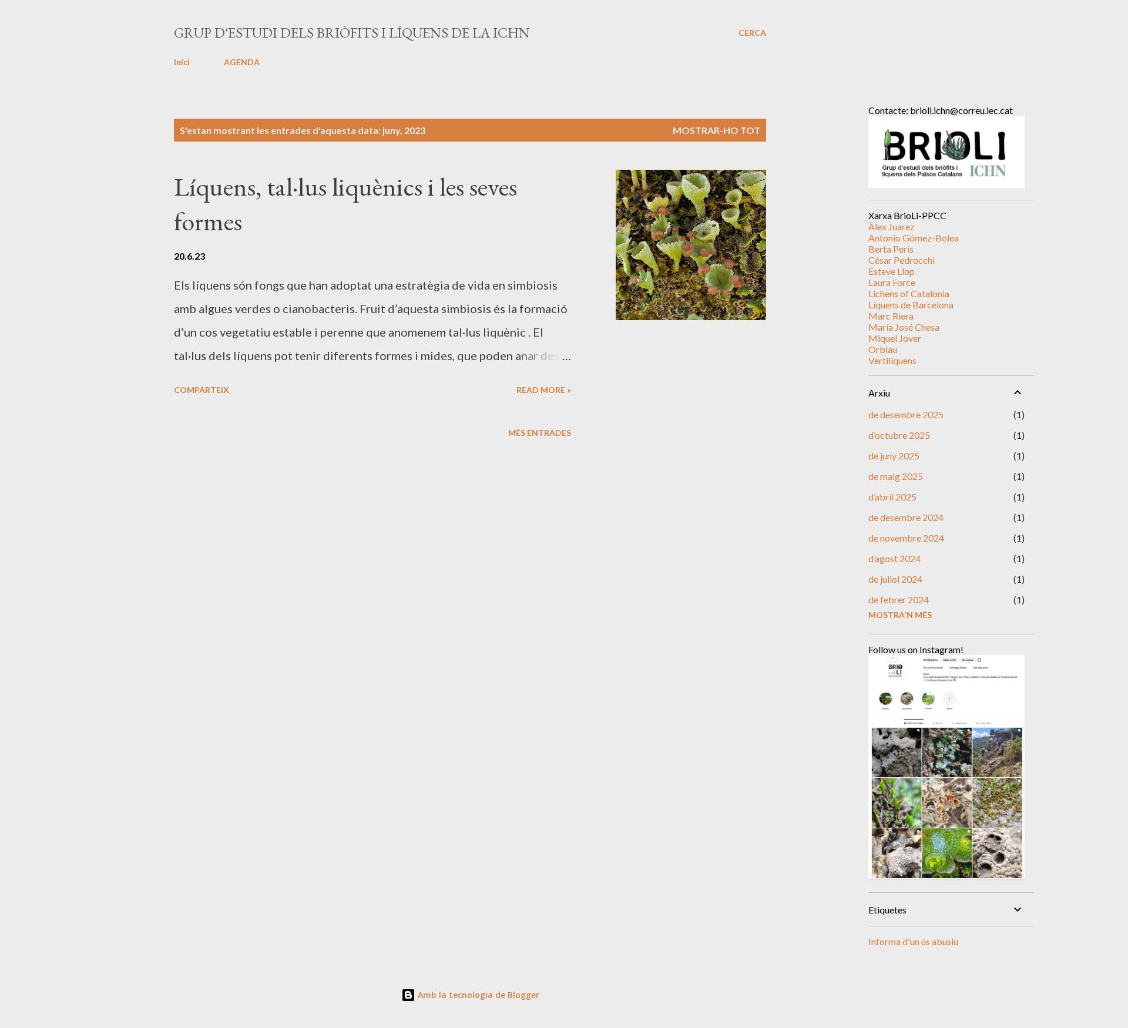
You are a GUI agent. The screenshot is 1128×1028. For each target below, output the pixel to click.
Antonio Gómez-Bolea (913, 237)
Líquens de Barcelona (911, 304)
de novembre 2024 (906, 537)
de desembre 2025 (906, 414)
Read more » (543, 390)
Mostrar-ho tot (716, 130)
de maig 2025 (895, 476)
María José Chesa (903, 326)
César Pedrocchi (901, 260)
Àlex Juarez (891, 226)
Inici (182, 62)
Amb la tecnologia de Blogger (477, 994)
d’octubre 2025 (899, 435)
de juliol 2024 (895, 578)
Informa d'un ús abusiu (913, 941)
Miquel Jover (894, 338)
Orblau (882, 349)
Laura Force (891, 282)
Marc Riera (891, 315)
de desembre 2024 (906, 517)
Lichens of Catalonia (908, 293)
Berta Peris (891, 248)
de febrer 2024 (898, 599)
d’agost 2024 (894, 558)
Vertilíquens (892, 360)
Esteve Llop (891, 271)
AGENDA (242, 62)
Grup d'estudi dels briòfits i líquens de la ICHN (352, 32)
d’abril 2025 (892, 496)
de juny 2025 (893, 455)
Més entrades (539, 433)
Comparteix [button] (201, 390)
